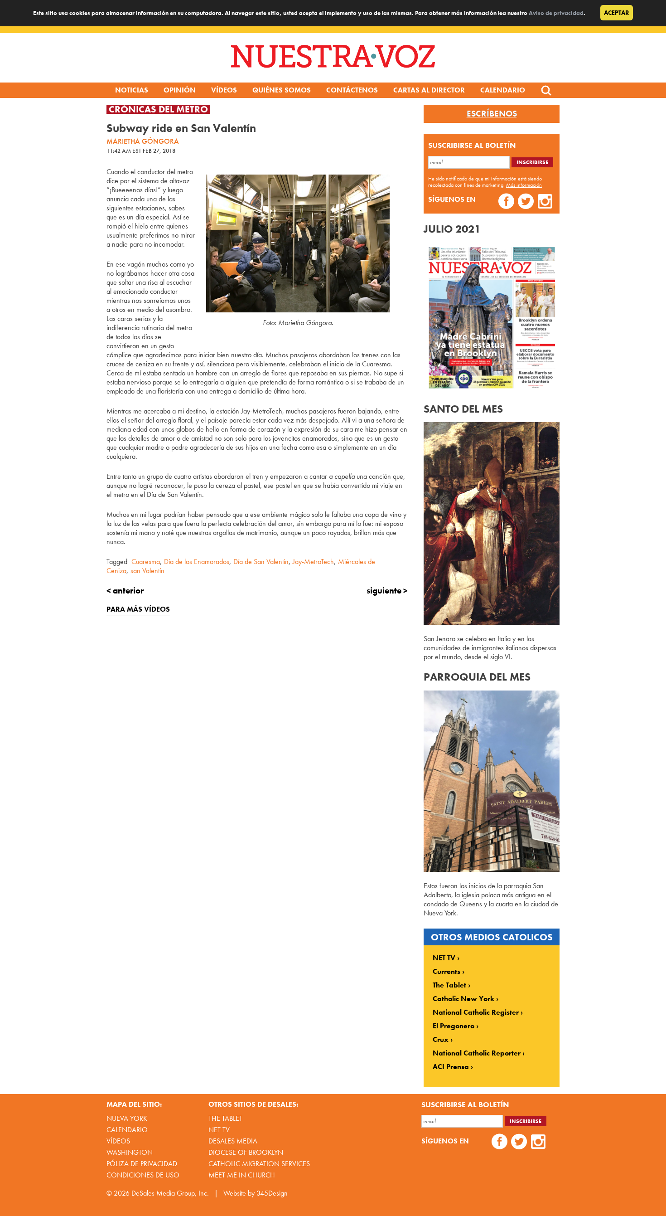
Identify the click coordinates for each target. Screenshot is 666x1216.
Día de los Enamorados (196, 561)
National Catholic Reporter (477, 1053)
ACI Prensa (451, 1066)
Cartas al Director (429, 90)
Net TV (219, 1129)
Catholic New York (463, 998)
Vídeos (224, 90)
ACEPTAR (616, 13)
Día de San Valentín (261, 561)
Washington (129, 1152)
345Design (272, 1193)
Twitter (526, 202)
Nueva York (126, 1118)
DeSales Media (232, 1141)
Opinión (180, 90)
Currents (446, 971)
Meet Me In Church (241, 1175)
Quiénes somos (281, 90)
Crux (441, 1039)
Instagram (545, 202)
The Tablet (449, 985)
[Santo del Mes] (492, 622)
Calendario (502, 90)
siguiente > (387, 590)
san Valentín (147, 570)
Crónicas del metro (158, 109)
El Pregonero (453, 1026)
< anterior (125, 590)
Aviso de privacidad (556, 13)
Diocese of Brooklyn (245, 1152)
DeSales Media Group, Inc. (170, 1193)
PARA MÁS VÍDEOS (138, 609)
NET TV (444, 958)
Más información (524, 185)
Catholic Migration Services (259, 1163)
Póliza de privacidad (141, 1163)
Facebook (506, 202)
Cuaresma (145, 561)
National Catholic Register (476, 1012)
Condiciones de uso (142, 1175)
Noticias (131, 90)
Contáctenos (352, 90)
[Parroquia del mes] (492, 869)
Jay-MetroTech (313, 561)
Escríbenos (492, 113)
